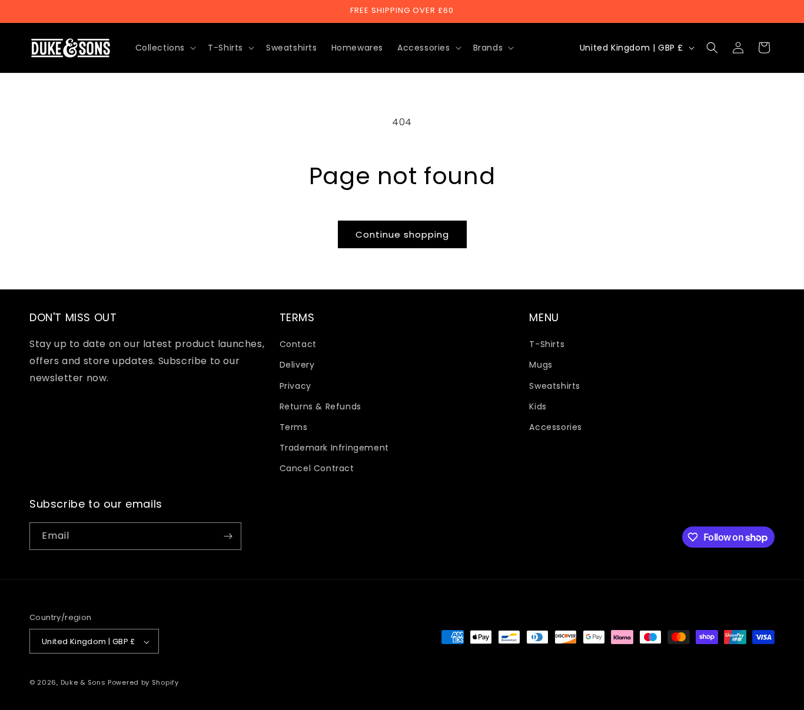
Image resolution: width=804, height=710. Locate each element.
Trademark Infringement (334, 448)
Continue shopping (402, 234)
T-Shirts (546, 344)
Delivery (297, 365)
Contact (298, 344)
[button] (164, 47)
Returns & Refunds (320, 406)
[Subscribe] (228, 536)
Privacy (295, 386)
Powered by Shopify (143, 683)
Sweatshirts (554, 386)
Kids (537, 406)
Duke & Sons (83, 683)
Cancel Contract (317, 469)
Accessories (555, 427)
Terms (294, 427)
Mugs (540, 365)
